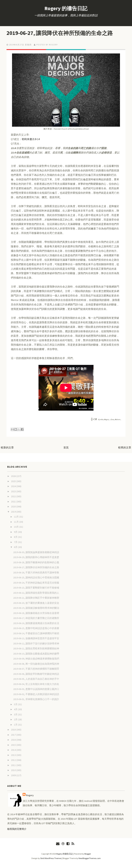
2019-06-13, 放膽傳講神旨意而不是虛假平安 (36, 638)
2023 (13, 491)
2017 (13, 734)
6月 (16, 547)
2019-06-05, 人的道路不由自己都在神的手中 (36, 678)
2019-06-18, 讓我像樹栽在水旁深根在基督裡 (36, 613)
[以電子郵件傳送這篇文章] (12, 429)
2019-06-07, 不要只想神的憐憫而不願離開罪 (36, 668)
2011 (13, 765)
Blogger (87, 853)
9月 (16, 531)
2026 (13, 476)
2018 (13, 729)
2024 (13, 486)
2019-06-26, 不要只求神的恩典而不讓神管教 (36, 572)
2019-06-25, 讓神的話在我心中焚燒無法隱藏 (36, 577)
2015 (13, 744)
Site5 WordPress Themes (50, 858)
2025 (13, 481)
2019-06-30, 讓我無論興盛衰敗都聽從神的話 (36, 552)
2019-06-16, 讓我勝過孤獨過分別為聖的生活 (36, 623)
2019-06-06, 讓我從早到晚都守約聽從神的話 (36, 673)
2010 (13, 770)
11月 (16, 521)
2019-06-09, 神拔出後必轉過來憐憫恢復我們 (36, 658)
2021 (13, 501)
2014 (13, 749)
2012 (13, 760)
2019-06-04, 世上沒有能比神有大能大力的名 (36, 684)
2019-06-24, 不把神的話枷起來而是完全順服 (36, 582)
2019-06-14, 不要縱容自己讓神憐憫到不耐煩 (36, 633)
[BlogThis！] (15, 429)
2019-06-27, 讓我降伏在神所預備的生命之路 (60, 33)
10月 (16, 526)
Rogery (30, 795)
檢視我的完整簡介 (16, 828)
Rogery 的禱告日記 (66, 8)
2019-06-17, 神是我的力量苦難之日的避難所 (36, 618)
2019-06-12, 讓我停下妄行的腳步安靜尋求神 (36, 643)
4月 (16, 709)
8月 (16, 536)
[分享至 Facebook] (22, 429)
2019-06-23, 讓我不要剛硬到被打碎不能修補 (36, 587)
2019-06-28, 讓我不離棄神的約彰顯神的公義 (36, 562)
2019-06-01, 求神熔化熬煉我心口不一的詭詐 (36, 699)
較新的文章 (7, 447)
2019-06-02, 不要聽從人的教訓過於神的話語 (36, 694)
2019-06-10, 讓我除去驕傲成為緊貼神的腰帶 (36, 653)
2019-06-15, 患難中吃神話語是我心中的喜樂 (36, 628)
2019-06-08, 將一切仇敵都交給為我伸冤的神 (36, 663)
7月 (16, 542)
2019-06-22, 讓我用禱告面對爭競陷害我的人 (36, 592)
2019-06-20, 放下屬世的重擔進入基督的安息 (36, 602)
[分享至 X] (19, 429)
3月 (16, 714)
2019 (13, 511)
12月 (16, 516)
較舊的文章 (124, 447)
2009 (13, 775)
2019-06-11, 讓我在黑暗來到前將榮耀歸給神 (36, 648)
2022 (13, 496)
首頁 (66, 447)
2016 (13, 739)
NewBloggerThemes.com (90, 858)
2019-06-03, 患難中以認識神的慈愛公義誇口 (36, 689)
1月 (16, 724)
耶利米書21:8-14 (31, 139)
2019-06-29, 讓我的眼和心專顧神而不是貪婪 (36, 557)
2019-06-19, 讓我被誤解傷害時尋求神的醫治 (36, 607)
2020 (13, 506)
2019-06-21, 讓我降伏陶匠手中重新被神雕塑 (36, 597)
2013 (13, 755)
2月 (16, 719)
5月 (16, 704)
